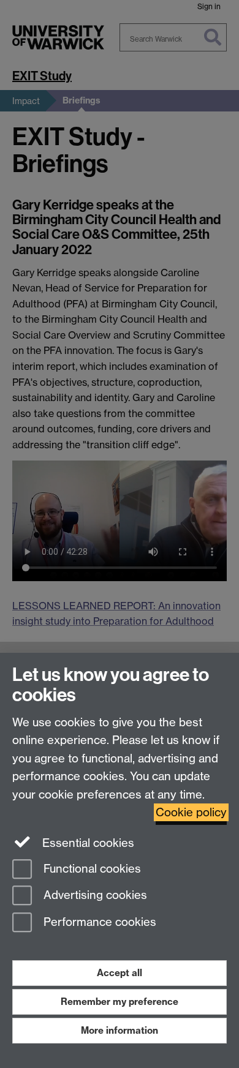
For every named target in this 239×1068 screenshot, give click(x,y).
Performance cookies (98, 923)
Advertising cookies (93, 896)
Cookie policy (191, 812)
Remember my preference (119, 1001)
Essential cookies (86, 843)
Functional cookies (90, 869)
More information (119, 1030)
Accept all (119, 973)
